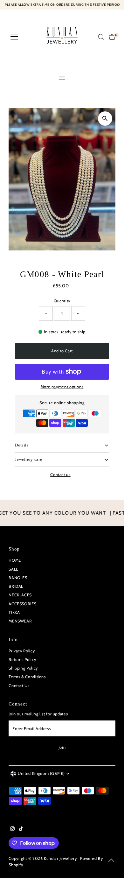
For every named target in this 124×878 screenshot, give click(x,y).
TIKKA (14, 612)
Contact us (60, 475)
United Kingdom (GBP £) (41, 773)
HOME (15, 560)
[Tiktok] (20, 829)
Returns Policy (22, 659)
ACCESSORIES (22, 603)
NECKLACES (20, 595)
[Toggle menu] (62, 79)
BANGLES (18, 577)
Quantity (62, 301)
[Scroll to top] (111, 860)
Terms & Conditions (27, 676)
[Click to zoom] (105, 118)
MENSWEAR (20, 621)
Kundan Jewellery (60, 858)
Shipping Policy (23, 668)
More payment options (62, 386)
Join (62, 747)
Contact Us (19, 685)
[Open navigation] (14, 37)
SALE (13, 569)
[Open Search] (101, 37)
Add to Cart (62, 350)
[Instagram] (12, 829)
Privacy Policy (22, 651)
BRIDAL (16, 586)
